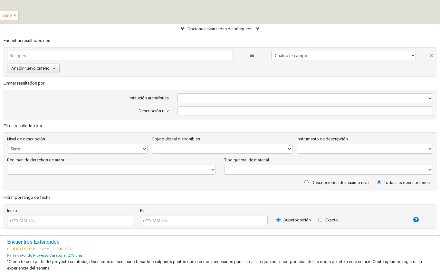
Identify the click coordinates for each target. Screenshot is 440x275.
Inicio (12, 210)
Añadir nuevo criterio (30, 68)
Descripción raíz (154, 110)
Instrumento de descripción (322, 139)
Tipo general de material (246, 160)
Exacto (331, 220)
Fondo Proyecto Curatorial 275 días (52, 255)
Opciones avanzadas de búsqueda (220, 28)
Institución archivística (148, 98)
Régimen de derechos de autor (35, 160)
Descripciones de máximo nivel (340, 182)
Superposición (296, 220)
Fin (143, 210)
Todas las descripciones (406, 182)
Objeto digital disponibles (176, 139)
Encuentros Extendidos (33, 242)
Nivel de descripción (26, 139)
